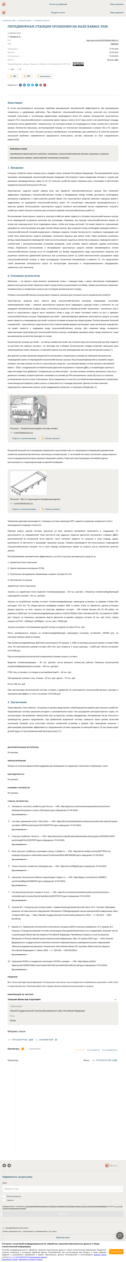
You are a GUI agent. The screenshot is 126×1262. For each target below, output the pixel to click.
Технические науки (9, 20)
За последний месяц (109, 1050)
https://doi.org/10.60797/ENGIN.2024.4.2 (102, 40)
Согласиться (116, 1252)
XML (15, 76)
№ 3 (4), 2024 (112, 60)
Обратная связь (63, 1237)
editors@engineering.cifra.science (17, 1228)
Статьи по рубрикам (58, 4)
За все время (80, 1050)
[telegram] (32, 85)
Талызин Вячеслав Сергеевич (24, 999)
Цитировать (45, 76)
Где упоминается (19, 814)
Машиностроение (25, 20)
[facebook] (20, 85)
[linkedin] (36, 85)
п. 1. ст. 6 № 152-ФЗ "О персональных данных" (28, 1257)
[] (43, 181)
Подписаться (63, 1214)
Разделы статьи (58, 12)
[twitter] (28, 85)
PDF (28, 76)
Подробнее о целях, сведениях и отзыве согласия (22, 1259)
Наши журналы (117, 4)
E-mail (4, 1183)
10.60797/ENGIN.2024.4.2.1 (23, 433)
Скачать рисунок (52, 438)
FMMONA (114, 44)
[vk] (24, 85)
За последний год (93, 1050)
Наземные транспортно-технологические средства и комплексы (43, 20)
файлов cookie (100, 1255)
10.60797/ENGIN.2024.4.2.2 (23, 503)
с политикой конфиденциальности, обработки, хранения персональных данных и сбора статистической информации (66, 1206)
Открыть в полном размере (24, 438)
